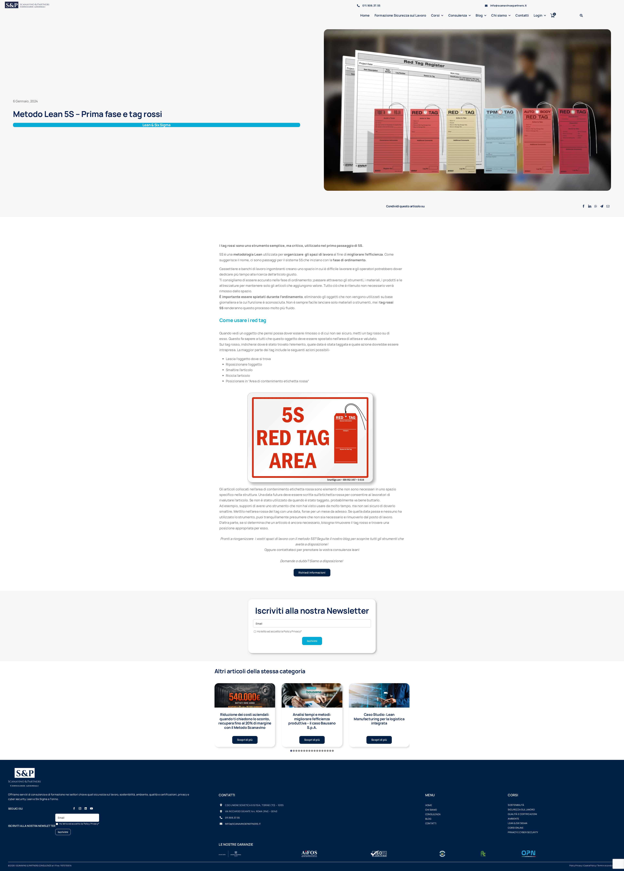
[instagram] (80, 808)
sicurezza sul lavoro (521, 809)
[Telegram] (602, 206)
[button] (291, 751)
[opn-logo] (529, 852)
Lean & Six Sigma (517, 823)
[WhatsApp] (595, 206)
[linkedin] (85, 808)
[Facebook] (583, 206)
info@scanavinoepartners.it (508, 5)
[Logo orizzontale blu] (29, 3)
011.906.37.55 (371, 5)
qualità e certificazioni (522, 814)
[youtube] (91, 808)
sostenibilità (516, 804)
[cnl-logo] (442, 852)
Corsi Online (515, 827)
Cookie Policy (590, 865)
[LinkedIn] (590, 206)
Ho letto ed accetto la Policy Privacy (279, 631)
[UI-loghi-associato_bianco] (230, 852)
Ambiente (513, 818)
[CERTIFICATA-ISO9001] (378, 852)
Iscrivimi (312, 641)
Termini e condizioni (606, 865)
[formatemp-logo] (483, 852)
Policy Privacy (575, 865)
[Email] (608, 206)
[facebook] (74, 808)
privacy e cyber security (523, 832)
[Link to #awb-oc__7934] (581, 15)
